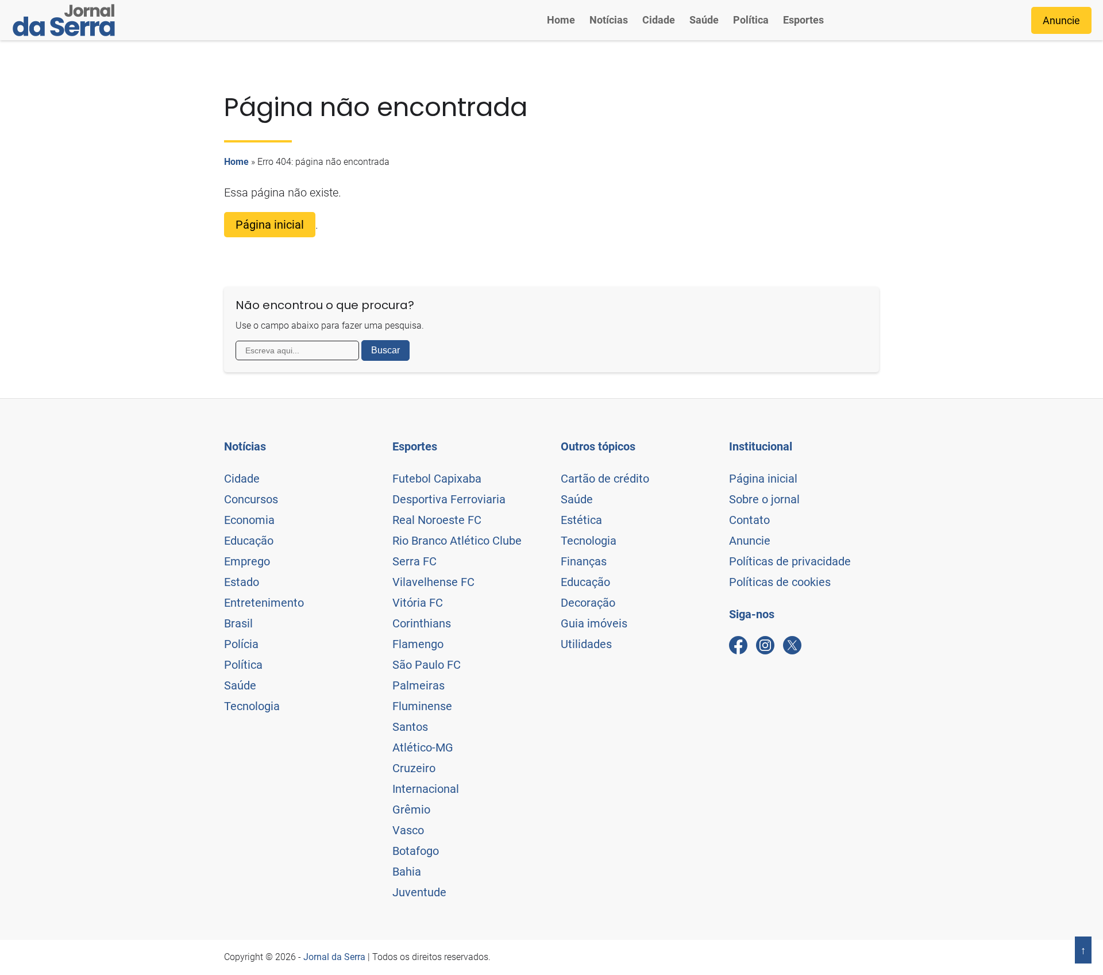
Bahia (406, 871)
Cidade (658, 20)
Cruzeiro (413, 768)
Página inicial (270, 225)
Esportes (803, 20)
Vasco (408, 830)
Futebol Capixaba (436, 478)
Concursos (251, 499)
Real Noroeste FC (436, 520)
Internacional (425, 789)
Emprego (247, 561)
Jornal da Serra (334, 956)
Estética (581, 520)
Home (561, 20)
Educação (248, 541)
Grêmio (411, 809)
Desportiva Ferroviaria (449, 499)
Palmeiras (418, 685)
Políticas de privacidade (790, 561)
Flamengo (417, 644)
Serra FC (414, 561)
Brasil (238, 623)
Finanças (584, 561)
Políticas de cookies (780, 582)
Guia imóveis (594, 623)
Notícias (608, 20)
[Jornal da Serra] (63, 20)
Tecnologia (252, 706)
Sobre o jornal (764, 499)
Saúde (704, 20)
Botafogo (415, 851)
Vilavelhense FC (433, 582)
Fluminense (422, 706)
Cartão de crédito (605, 478)
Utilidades (586, 644)
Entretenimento (264, 603)
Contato (749, 520)
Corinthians (421, 623)
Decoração (588, 603)
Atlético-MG (422, 747)
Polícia (241, 644)
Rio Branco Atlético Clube (457, 541)
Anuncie (1061, 20)
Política (751, 20)
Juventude (419, 892)
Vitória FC (417, 603)
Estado (241, 582)
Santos (410, 727)
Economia (249, 520)
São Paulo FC (426, 665)
